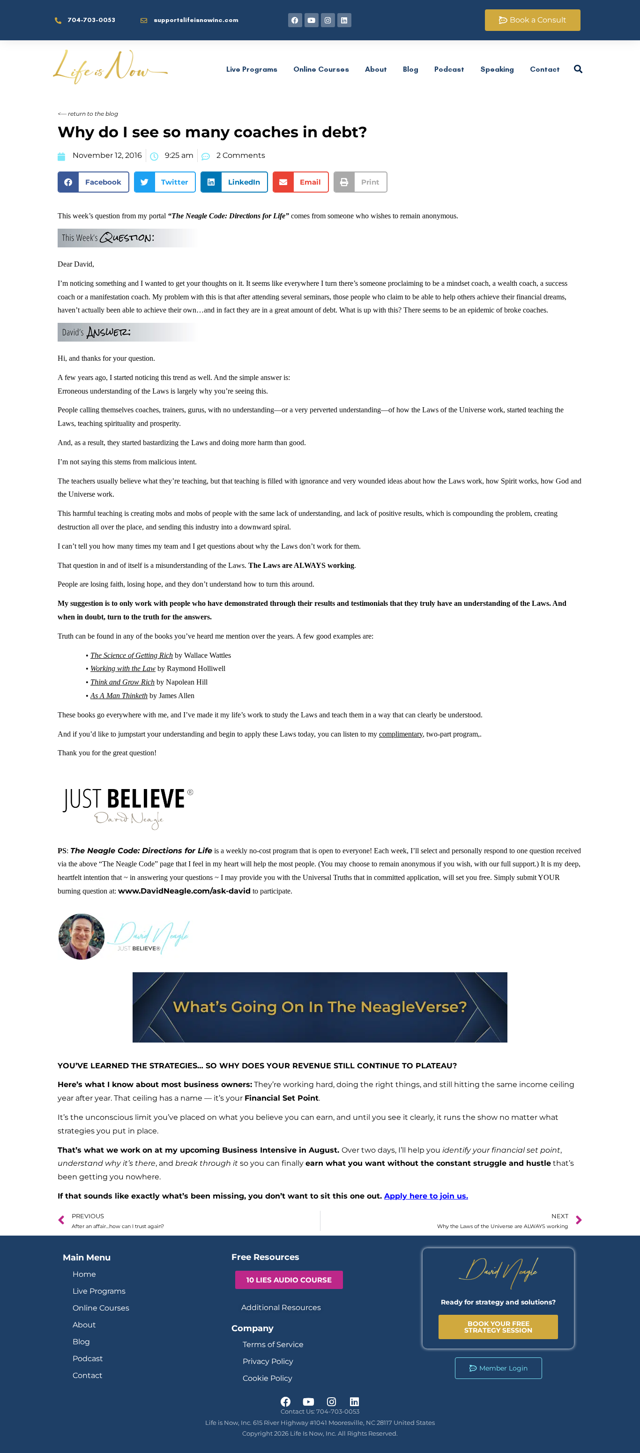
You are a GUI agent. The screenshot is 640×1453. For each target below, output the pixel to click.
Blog (410, 69)
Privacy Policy (268, 1361)
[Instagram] (328, 20)
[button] (93, 182)
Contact (545, 69)
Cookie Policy (267, 1378)
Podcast (449, 69)
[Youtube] (312, 20)
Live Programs (251, 69)
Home (84, 1274)
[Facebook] (295, 20)
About (376, 69)
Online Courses (321, 69)
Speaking (497, 69)
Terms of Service (273, 1344)
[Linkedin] (344, 20)
